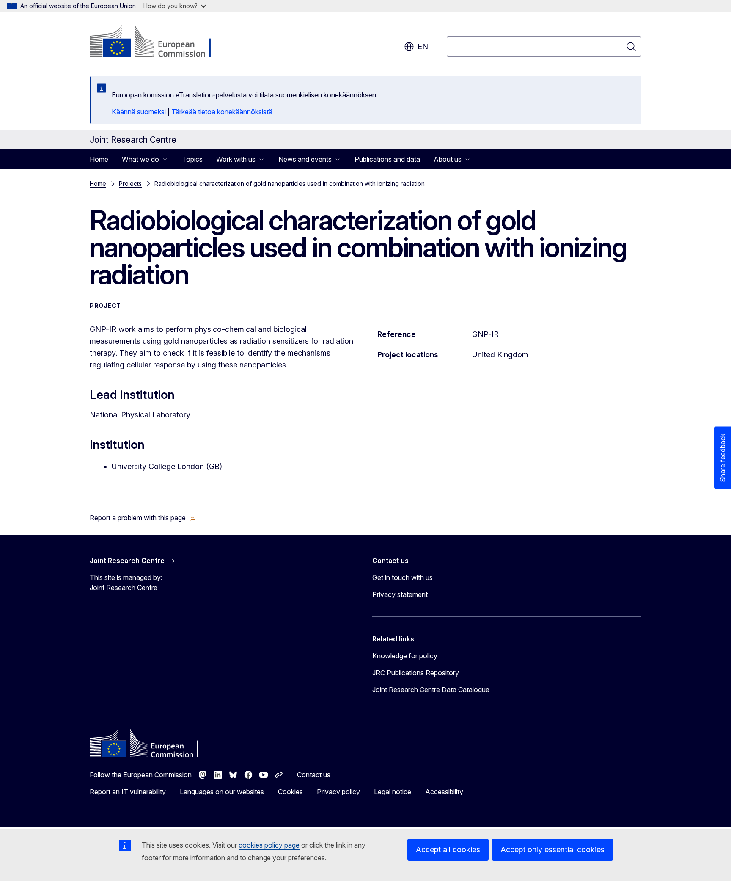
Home (99, 159)
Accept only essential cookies (552, 849)
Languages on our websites (222, 791)
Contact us (313, 775)
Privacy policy (338, 791)
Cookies (290, 791)
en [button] (423, 46)
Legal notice (392, 791)
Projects (130, 183)
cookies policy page (269, 845)
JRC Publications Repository (415, 672)
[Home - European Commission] (158, 42)
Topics (192, 159)
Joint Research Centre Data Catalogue (430, 689)
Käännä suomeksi (139, 112)
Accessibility (444, 791)
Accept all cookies (448, 849)
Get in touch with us (402, 577)
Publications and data (387, 159)
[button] (143, 518)
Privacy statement (400, 594)
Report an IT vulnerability (128, 791)
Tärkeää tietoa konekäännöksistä (221, 112)
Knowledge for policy (404, 656)
